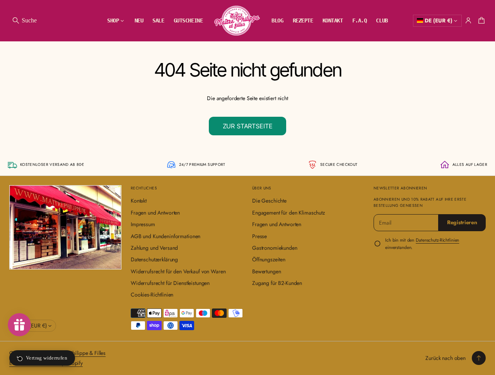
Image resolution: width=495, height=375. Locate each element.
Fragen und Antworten (155, 212)
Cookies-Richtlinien (152, 294)
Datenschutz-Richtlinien (437, 240)
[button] (24, 20)
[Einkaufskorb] (480, 20)
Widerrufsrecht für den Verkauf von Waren (178, 271)
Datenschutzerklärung (154, 259)
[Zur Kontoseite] (468, 20)
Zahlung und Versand (154, 248)
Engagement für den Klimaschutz (288, 212)
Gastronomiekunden (274, 248)
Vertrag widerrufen (46, 358)
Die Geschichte (269, 201)
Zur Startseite (248, 126)
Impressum (143, 224)
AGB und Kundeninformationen (165, 236)
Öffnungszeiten (268, 259)
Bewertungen (266, 271)
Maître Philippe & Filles (80, 353)
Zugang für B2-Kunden (277, 283)
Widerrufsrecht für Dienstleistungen (170, 283)
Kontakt (139, 201)
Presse (259, 236)
